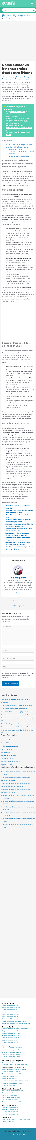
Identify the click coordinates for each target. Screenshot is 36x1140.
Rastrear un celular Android (10, 1023)
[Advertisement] (18, 40)
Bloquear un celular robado (10, 1042)
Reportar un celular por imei (10, 1111)
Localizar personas (7, 749)
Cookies (25, 1134)
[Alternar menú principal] (32, 3)
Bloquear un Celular (7, 740)
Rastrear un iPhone (24, 1023)
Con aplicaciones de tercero (18, 156)
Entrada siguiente (18, 606)
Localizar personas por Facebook (11, 1049)
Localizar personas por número (11, 1054)
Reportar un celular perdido (10, 1109)
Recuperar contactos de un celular (12, 1074)
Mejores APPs (5, 752)
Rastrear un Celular (22, 77)
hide (10, 140)
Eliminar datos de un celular (9, 746)
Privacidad (11, 1134)
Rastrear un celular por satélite (11, 1019)
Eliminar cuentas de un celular (10, 1093)
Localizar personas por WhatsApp (12, 1047)
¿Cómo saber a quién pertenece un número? (14, 1064)
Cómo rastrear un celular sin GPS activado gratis (16, 705)
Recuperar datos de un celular (10, 761)
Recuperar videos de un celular (11, 1085)
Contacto (19, 1134)
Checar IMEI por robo (8, 1121)
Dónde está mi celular (17, 111)
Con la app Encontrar (16, 149)
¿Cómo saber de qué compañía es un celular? (15, 1062)
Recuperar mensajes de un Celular (12, 1083)
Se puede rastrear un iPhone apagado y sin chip (16, 712)
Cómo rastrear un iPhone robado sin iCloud (14, 708)
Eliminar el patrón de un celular (11, 1097)
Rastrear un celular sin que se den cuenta (14, 1021)
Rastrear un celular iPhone (10, 79)
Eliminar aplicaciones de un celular (12, 1102)
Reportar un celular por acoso (10, 1114)
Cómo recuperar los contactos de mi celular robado (17, 727)
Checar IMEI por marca (8, 1119)
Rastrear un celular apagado (10, 1016)
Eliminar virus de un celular (10, 1095)
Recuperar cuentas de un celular (11, 1076)
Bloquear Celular (8, 1027)
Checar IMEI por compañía (24, 1119)
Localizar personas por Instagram (11, 1052)
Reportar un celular (7, 765)
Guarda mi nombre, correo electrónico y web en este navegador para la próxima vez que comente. (18, 675)
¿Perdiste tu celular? (8, 77)
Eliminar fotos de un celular (10, 1099)
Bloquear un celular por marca (11, 1037)
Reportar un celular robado (10, 1107)
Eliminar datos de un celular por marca (13, 1090)
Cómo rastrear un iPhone (14, 125)
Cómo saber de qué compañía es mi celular (14, 724)
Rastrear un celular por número (11, 1014)
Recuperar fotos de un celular (10, 1078)
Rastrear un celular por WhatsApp (12, 1012)
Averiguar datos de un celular (12, 1060)
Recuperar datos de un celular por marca (14, 1069)
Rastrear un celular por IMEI (10, 1005)
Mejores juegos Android (8, 755)
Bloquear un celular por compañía (12, 1033)
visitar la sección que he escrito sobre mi (18, 592)
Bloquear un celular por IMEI (10, 1031)
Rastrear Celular (8, 1003)
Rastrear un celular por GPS (10, 1009)
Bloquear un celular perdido (10, 1040)
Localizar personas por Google (11, 1056)
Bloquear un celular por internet (11, 1035)
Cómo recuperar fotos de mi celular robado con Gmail (18, 715)
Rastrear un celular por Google (11, 1007)
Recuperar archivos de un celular (11, 1071)
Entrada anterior (18, 601)
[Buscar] (34, 10)
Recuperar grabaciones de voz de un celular (15, 1080)
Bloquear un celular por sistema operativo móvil (15, 1028)
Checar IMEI (5, 743)
